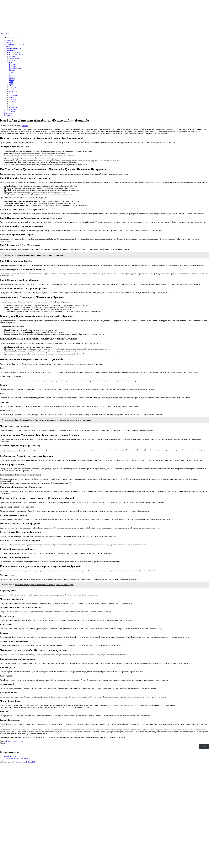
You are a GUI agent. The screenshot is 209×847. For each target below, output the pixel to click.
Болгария (12, 64)
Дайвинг (7, 46)
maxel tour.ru (4, 33)
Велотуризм (8, 40)
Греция (11, 72)
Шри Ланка (13, 109)
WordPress (17, 762)
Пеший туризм (9, 50)
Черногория (13, 107)
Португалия (13, 95)
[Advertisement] (65, 15)
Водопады (8, 42)
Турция (11, 105)
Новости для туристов (12, 48)
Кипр (11, 82)
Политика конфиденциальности (16, 758)
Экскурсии (8, 115)
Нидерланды (13, 91)
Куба (10, 86)
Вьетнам (12, 70)
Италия (11, 80)
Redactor (25, 126)
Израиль (12, 76)
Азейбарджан (14, 58)
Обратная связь (10, 756)
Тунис (11, 103)
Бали (10, 62)
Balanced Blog (31, 762)
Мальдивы (13, 88)
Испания (12, 78)
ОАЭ (10, 93)
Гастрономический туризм (14, 44)
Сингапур (12, 99)
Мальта (11, 89)
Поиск (2, 743)
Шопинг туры (9, 111)
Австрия (12, 56)
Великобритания (15, 68)
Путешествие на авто (12, 52)
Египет (11, 74)
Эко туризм (8, 113)
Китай (11, 84)
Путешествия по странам (13, 54)
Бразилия (12, 66)
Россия (11, 97)
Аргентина (13, 60)
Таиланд (12, 101)
